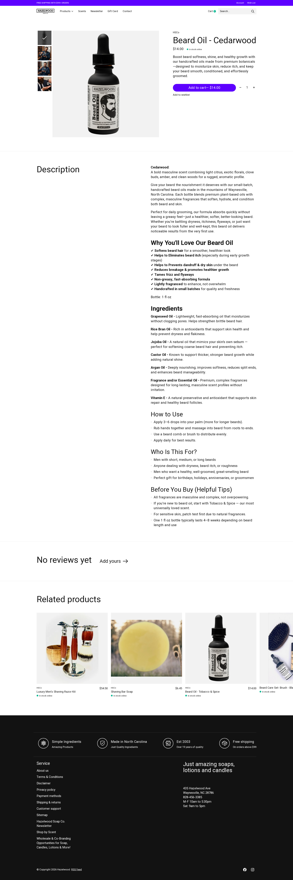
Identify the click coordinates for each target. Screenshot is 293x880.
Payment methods (49, 796)
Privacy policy (46, 790)
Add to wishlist (181, 95)
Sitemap (42, 815)
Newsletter (97, 11)
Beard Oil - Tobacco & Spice (202, 692)
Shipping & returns (49, 802)
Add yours (110, 561)
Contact (127, 11)
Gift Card (113, 11)
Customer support (49, 808)
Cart (213, 11)
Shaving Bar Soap (122, 692)
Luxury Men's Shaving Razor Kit (56, 692)
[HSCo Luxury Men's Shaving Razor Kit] (72, 648)
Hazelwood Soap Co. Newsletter (51, 823)
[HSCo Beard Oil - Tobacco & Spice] (220, 648)
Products (65, 11)
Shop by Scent (46, 832)
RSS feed (76, 869)
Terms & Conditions (50, 777)
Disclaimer (44, 783)
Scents (82, 11)
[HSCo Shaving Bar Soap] (146, 648)
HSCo (176, 32)
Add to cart (204, 87)
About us (43, 770)
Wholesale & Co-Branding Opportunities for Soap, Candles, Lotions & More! (54, 843)
